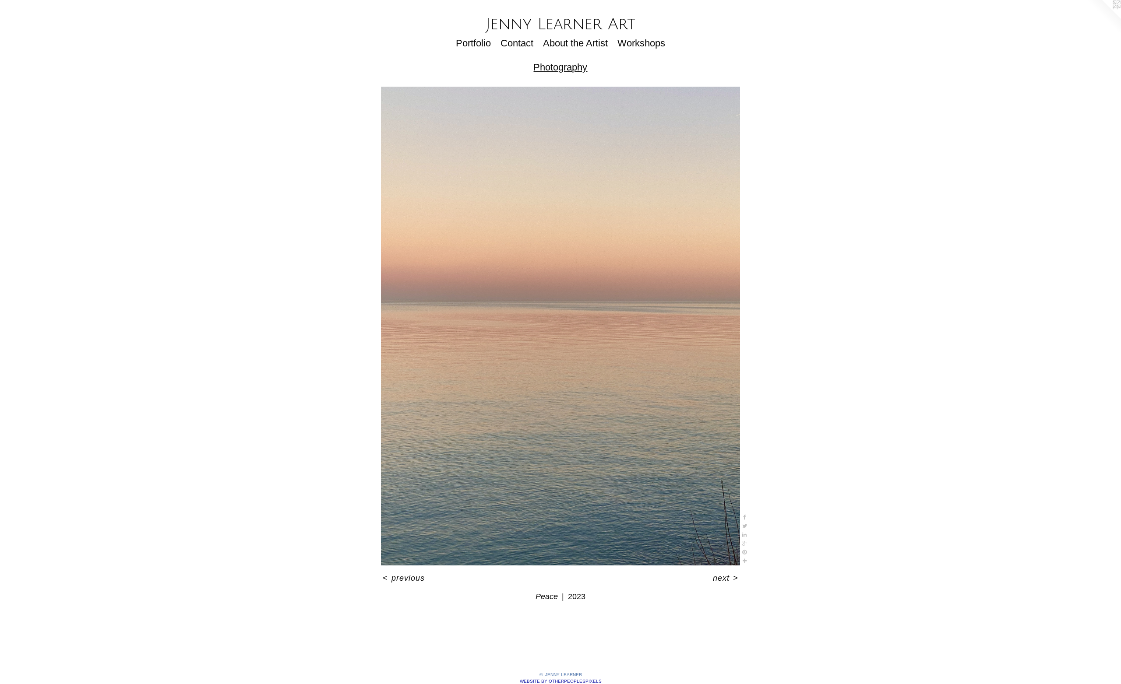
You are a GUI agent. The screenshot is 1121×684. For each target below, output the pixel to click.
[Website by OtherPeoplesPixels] (1103, 17)
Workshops (641, 43)
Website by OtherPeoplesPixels (561, 681)
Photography (560, 67)
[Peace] (560, 326)
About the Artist (575, 43)
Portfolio (473, 43)
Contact (517, 43)
